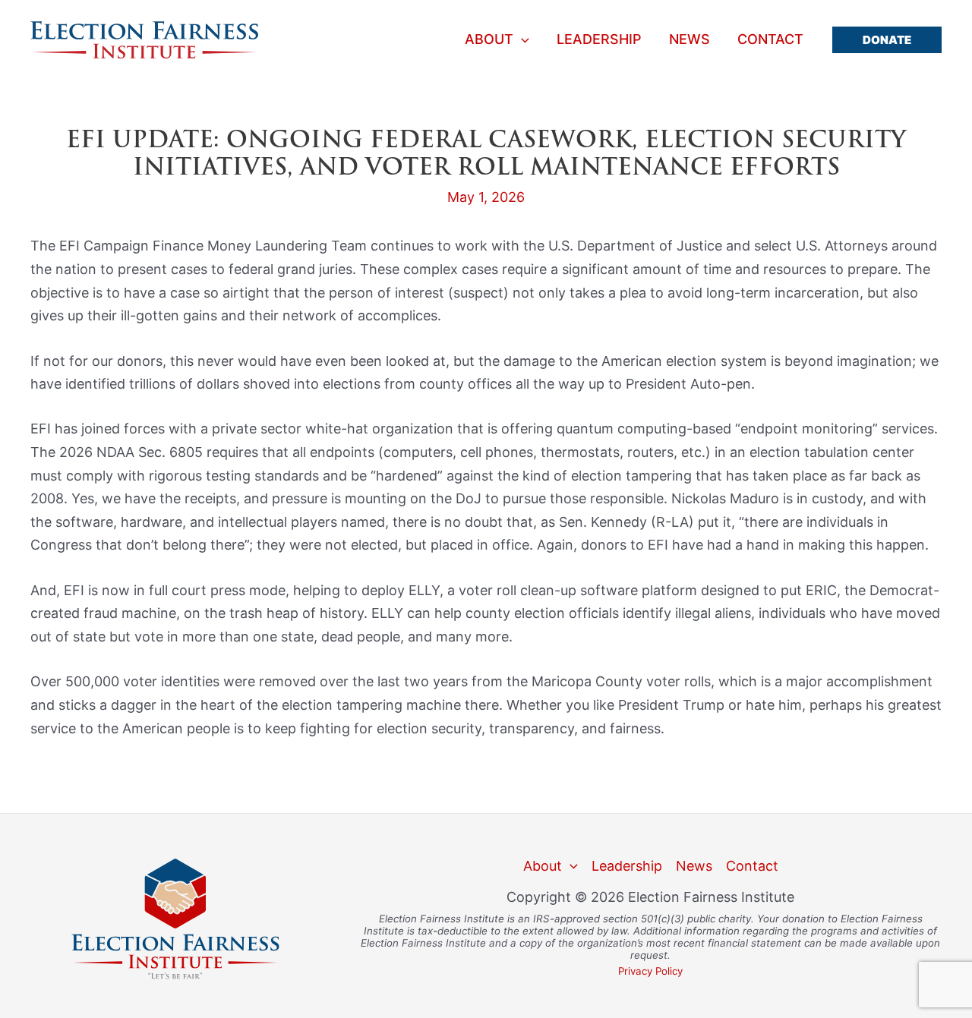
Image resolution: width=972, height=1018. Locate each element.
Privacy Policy (650, 971)
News (689, 39)
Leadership (599, 39)
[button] (887, 40)
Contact (770, 39)
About (489, 39)
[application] (521, 39)
